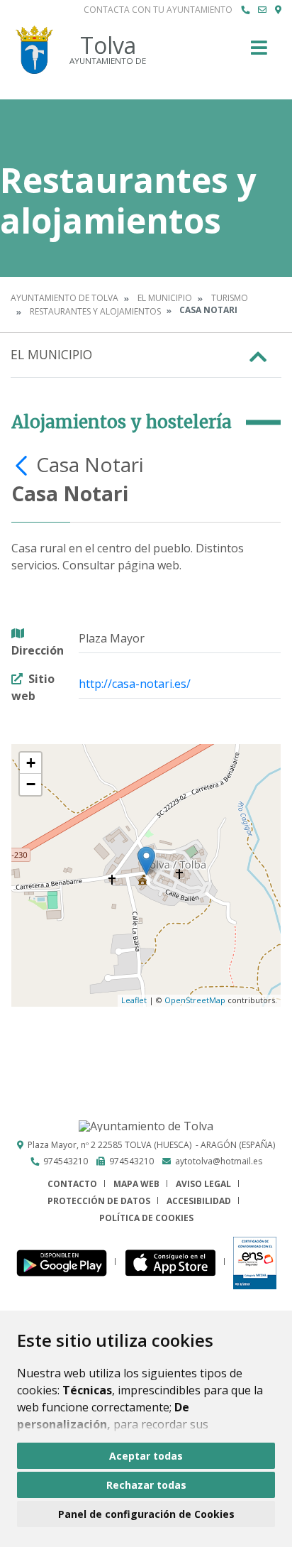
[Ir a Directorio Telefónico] (245, 10)
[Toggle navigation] (259, 52)
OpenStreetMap (194, 1000)
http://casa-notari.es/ (135, 683)
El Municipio (164, 298)
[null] (23, 464)
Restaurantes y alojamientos (95, 311)
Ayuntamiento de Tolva (64, 298)
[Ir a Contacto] (262, 10)
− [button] (30, 784)
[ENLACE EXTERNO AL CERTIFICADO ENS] (254, 1262)
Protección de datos (98, 1201)
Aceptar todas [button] (146, 1456)
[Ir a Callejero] (278, 10)
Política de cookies (146, 1218)
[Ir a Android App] (66, 1262)
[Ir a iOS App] (174, 1262)
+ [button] (30, 763)
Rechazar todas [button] (146, 1485)
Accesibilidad (199, 1201)
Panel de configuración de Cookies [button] (146, 1514)
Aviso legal (203, 1184)
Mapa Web (136, 1184)
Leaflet (134, 1000)
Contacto (72, 1184)
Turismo (229, 298)
